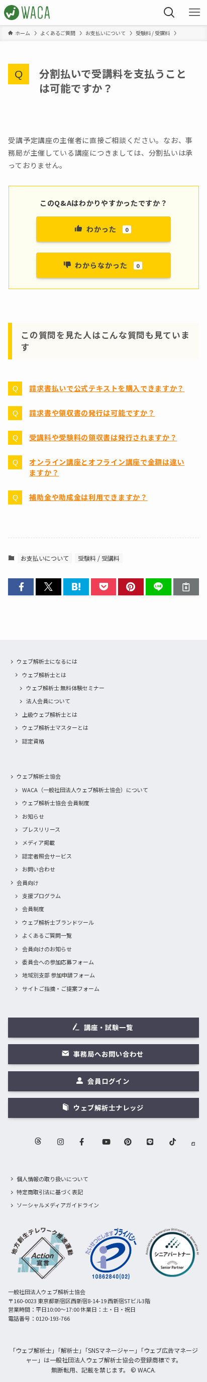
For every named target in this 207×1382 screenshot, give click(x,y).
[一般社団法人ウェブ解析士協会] (27, 12)
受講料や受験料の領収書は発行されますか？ (103, 437)
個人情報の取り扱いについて (52, 1179)
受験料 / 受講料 (99, 558)
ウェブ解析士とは (44, 675)
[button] (21, 587)
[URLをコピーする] (186, 587)
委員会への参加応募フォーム (58, 962)
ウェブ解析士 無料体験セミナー (65, 688)
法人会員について (48, 701)
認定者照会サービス (47, 856)
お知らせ (33, 816)
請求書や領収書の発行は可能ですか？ (92, 413)
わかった (107, 229)
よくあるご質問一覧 (47, 935)
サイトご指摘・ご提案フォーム (60, 988)
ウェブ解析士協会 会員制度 (55, 803)
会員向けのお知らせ (47, 949)
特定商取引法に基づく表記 (50, 1192)
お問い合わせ (38, 869)
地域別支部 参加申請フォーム (58, 975)
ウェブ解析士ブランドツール (58, 922)
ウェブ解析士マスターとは (55, 727)
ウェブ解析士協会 (39, 776)
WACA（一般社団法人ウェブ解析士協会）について (85, 790)
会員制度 (33, 909)
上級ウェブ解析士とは (49, 714)
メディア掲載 (38, 842)
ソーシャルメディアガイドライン (58, 1205)
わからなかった (107, 265)
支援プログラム (41, 896)
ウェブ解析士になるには (47, 661)
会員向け (28, 882)
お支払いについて (45, 558)
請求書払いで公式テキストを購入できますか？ (106, 388)
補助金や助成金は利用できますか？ (88, 497)
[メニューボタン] (194, 12)
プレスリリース (41, 829)
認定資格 (33, 741)
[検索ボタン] (169, 12)
